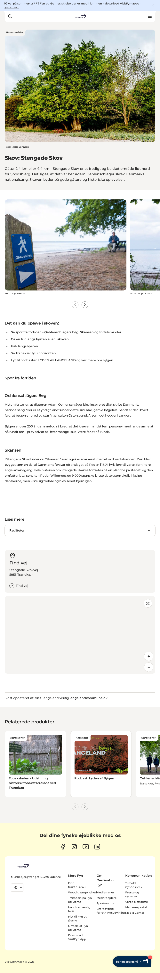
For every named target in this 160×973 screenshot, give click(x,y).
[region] (80, 635)
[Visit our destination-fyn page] (97, 846)
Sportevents (105, 903)
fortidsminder (110, 332)
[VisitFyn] (23, 865)
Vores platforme (136, 902)
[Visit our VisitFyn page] (62, 846)
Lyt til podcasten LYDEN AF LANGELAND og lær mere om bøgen (62, 360)
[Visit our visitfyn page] (74, 846)
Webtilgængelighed (82, 892)
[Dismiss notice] (153, 5)
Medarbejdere (107, 898)
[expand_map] (148, 603)
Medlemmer (105, 892)
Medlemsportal (136, 907)
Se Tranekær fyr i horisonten (33, 353)
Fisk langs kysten (24, 346)
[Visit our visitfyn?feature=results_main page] (85, 846)
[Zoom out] (148, 667)
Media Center (134, 912)
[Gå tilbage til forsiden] (80, 16)
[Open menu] (150, 16)
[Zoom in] (148, 656)
